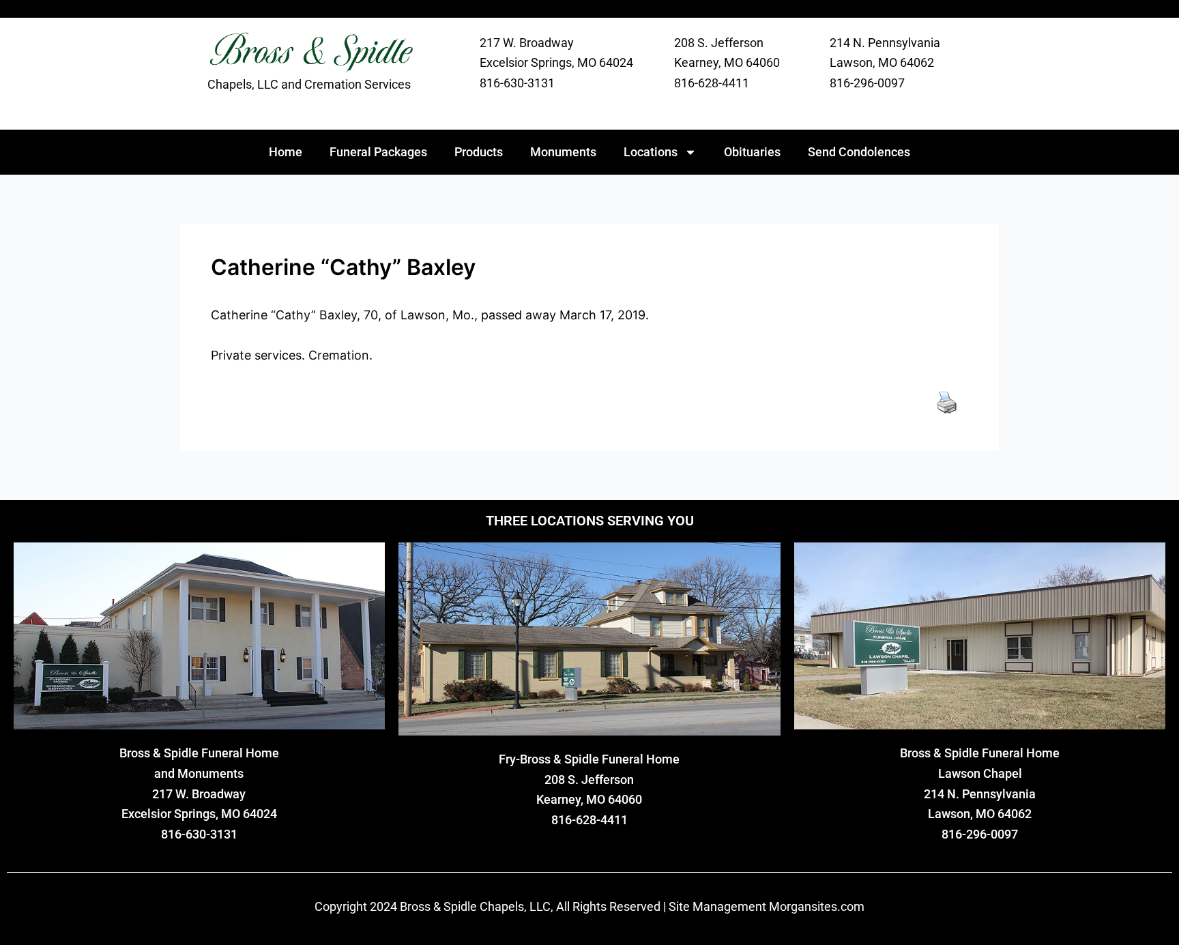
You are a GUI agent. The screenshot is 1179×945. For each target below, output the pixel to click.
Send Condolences (859, 152)
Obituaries (752, 152)
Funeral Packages (378, 152)
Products (478, 152)
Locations (651, 152)
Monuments (563, 152)
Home (285, 152)
